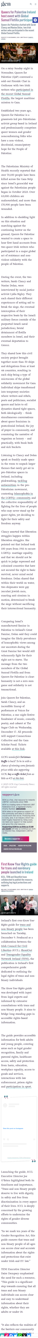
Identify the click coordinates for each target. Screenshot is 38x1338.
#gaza (5, 846)
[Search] (31, 4)
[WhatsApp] (20, 1335)
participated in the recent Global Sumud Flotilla (17, 94)
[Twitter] (15, 1335)
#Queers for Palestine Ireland (12, 849)
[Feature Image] (19, 905)
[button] (35, 20)
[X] (24, 1335)
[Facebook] (11, 1335)
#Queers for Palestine (24, 846)
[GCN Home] (6, 4)
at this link (18, 749)
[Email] (2, 1335)
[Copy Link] (6, 1335)
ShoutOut (26, 950)
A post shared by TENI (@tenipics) (19, 1157)
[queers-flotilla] (19, 53)
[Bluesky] (29, 1335)
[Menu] (35, 4)
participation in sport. (19, 1086)
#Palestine (12, 846)
